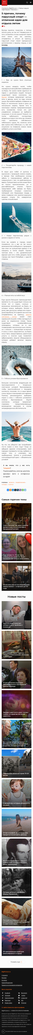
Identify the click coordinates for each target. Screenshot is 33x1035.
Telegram (6, 468)
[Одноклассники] (10, 490)
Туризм (4, 484)
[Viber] (20, 490)
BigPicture (13, 8)
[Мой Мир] (13, 490)
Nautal (4, 97)
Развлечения (20, 482)
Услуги (10, 484)
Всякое (14, 10)
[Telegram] (25, 490)
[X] (15, 490)
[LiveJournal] (18, 490)
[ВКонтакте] (8, 490)
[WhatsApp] (23, 490)
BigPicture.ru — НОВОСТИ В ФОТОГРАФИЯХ (15, 1010)
